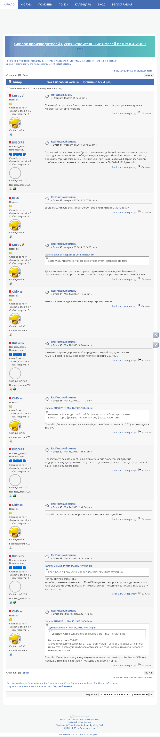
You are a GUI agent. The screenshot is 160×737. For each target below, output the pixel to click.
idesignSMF (98, 725)
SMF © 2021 (77, 719)
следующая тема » (144, 70)
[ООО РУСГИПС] (14, 189)
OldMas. (17, 291)
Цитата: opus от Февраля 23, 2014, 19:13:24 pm (69, 254)
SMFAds (72, 722)
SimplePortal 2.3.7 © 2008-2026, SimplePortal (80, 734)
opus (15, 198)
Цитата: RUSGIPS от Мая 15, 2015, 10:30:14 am (69, 621)
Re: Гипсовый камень (63, 141)
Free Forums (85, 722)
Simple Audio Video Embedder (70, 725)
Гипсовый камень (61, 94)
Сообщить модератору (124, 113)
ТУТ (80, 49)
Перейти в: (92, 694)
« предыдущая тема (122, 70)
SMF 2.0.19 (65, 719)
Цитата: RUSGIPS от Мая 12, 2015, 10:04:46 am (69, 408)
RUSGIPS (18, 142)
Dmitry (16, 95)
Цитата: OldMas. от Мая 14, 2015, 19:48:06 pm (68, 565)
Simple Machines (92, 719)
